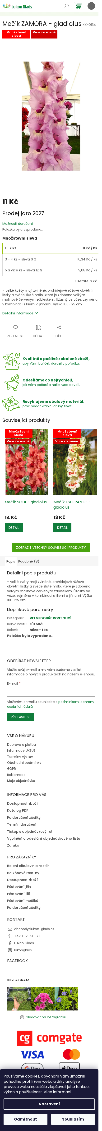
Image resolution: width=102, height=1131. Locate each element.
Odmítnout (25, 1119)
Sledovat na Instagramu (46, 1017)
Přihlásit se (20, 717)
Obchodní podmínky (24, 762)
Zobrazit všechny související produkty (51, 547)
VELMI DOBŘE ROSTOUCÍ (50, 618)
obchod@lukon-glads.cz (34, 929)
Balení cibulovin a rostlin (28, 866)
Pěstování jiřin (19, 887)
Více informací (57, 1092)
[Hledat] (66, 6)
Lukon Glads (24, 943)
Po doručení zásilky (24, 817)
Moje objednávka (21, 780)
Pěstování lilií (18, 894)
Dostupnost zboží (22, 803)
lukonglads (23, 950)
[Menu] (91, 6)
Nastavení (49, 1104)
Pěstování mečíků (22, 901)
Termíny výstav (20, 756)
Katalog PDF (17, 810)
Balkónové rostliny (23, 873)
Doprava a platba (21, 744)
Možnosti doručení (17, 223)
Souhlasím (73, 1119)
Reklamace (16, 774)
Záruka (13, 845)
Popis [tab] (10, 561)
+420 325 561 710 (28, 936)
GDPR (11, 768)
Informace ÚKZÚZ (21, 750)
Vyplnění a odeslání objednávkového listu (43, 838)
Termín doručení (21, 824)
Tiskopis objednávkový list (29, 831)
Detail (14, 527)
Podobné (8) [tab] (28, 561)
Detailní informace (17, 313)
